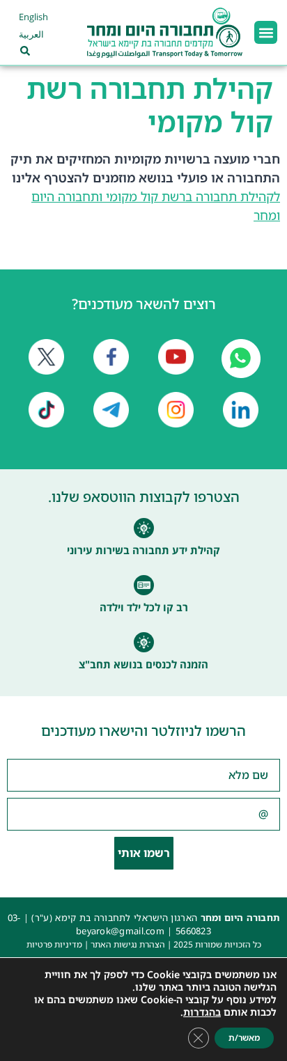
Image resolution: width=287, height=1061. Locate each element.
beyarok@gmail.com (120, 931)
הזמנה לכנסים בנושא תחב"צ (143, 664)
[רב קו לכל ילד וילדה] (144, 585)
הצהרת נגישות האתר (128, 944)
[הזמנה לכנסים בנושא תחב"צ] (144, 642)
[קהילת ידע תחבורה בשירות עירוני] (144, 528)
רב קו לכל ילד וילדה (144, 607)
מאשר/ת (244, 1038)
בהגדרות (202, 1012)
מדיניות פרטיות (54, 944)
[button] (265, 32)
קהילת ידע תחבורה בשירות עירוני (143, 550)
